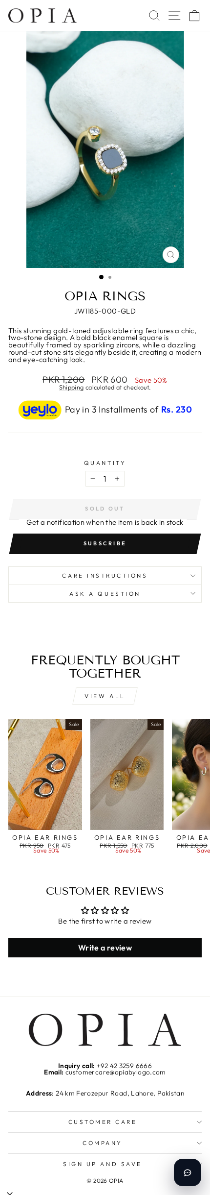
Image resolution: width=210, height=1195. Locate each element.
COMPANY (103, 1142)
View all (105, 696)
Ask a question (104, 593)
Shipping (71, 387)
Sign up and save (102, 1164)
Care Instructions (104, 575)
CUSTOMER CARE (102, 1121)
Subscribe (105, 543)
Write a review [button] (105, 947)
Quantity (105, 463)
